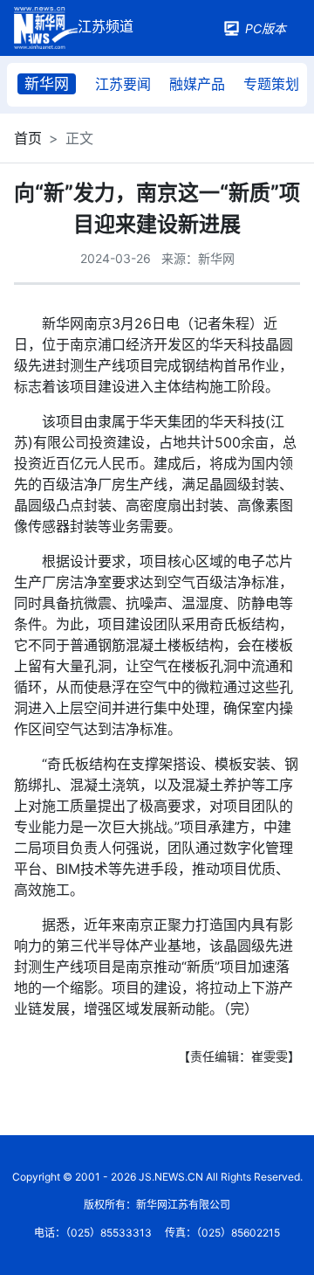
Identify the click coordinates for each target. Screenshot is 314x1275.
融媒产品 (197, 84)
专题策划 (271, 84)
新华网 (46, 84)
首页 (28, 138)
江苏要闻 (123, 84)
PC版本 (265, 28)
